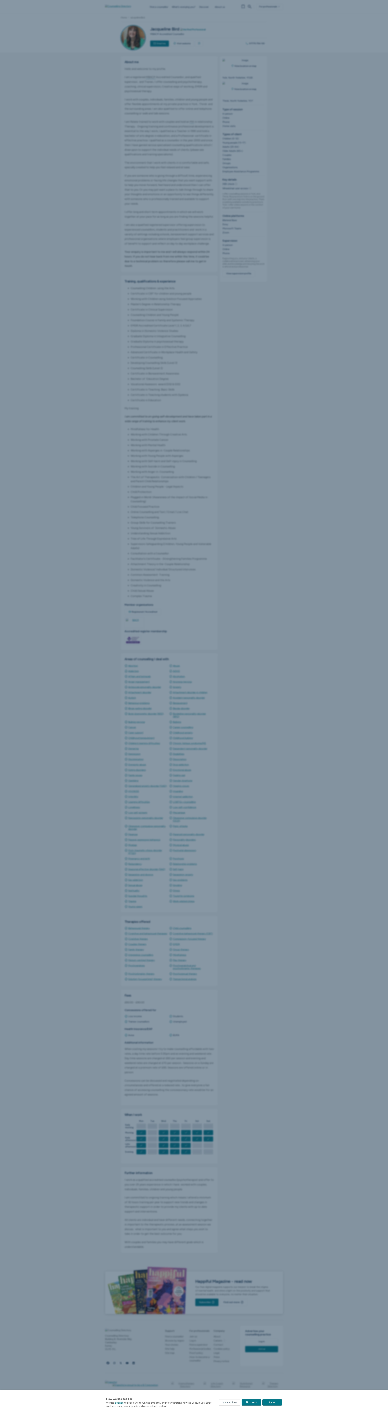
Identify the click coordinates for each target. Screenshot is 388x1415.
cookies (119, 1402)
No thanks (251, 1402)
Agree (272, 1402)
